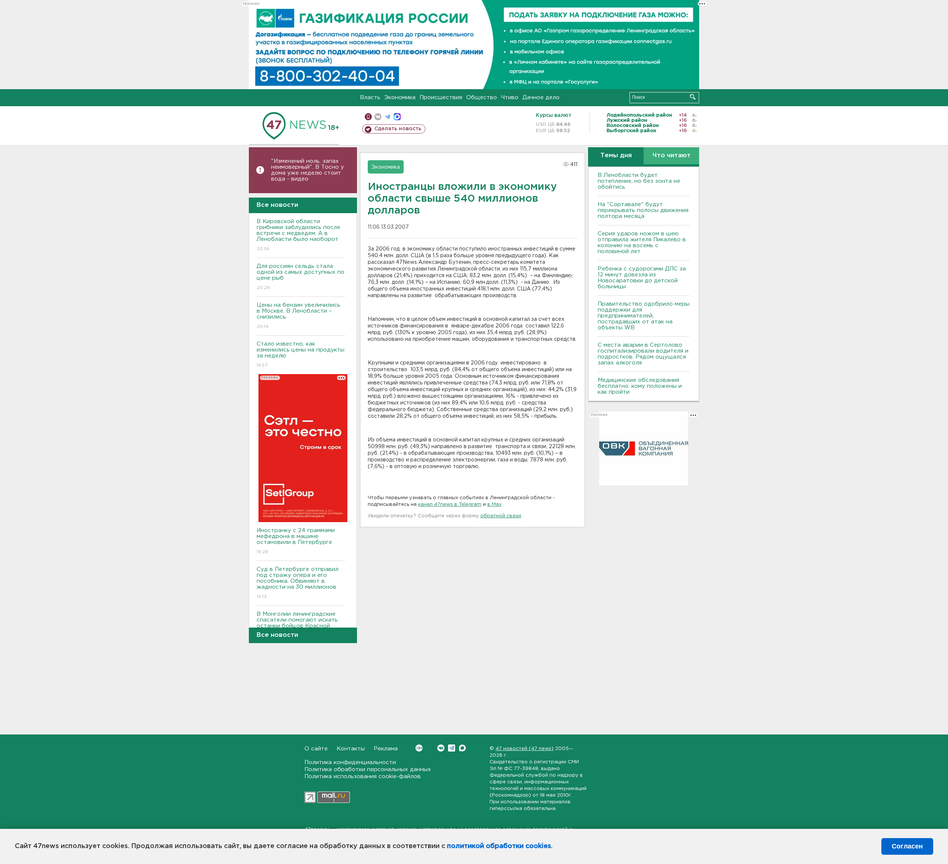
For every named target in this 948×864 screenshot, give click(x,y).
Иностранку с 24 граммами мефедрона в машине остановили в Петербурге (296, 541)
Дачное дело (541, 97)
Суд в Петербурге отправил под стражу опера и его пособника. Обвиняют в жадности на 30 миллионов (297, 583)
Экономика (399, 97)
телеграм (387, 116)
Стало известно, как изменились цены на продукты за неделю (300, 354)
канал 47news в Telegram (449, 504)
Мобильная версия (368, 116)
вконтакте (377, 116)
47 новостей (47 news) (524, 749)
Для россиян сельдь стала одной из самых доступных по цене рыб (300, 277)
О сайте (316, 748)
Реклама (386, 748)
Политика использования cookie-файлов (362, 776)
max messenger (397, 116)
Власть (370, 97)
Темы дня (616, 155)
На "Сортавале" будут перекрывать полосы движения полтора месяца (643, 210)
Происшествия (441, 97)
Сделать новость (397, 129)
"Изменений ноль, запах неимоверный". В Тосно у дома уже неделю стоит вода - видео (307, 170)
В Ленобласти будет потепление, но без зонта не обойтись (639, 181)
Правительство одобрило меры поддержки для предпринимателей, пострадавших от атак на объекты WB (644, 316)
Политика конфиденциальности (350, 762)
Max (462, 748)
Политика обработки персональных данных (367, 769)
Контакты (351, 748)
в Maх (494, 504)
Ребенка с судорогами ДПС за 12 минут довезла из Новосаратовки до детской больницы (642, 277)
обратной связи (500, 516)
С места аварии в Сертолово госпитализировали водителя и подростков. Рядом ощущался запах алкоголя (643, 354)
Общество (481, 97)
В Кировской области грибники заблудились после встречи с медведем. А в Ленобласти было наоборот (298, 235)
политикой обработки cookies (499, 846)
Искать (692, 97)
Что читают (671, 155)
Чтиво (509, 97)
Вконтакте (440, 748)
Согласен (907, 846)
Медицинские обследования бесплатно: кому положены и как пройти (640, 386)
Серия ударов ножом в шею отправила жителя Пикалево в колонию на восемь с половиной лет (642, 242)
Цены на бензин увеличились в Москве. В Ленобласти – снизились (298, 316)
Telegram (451, 748)
